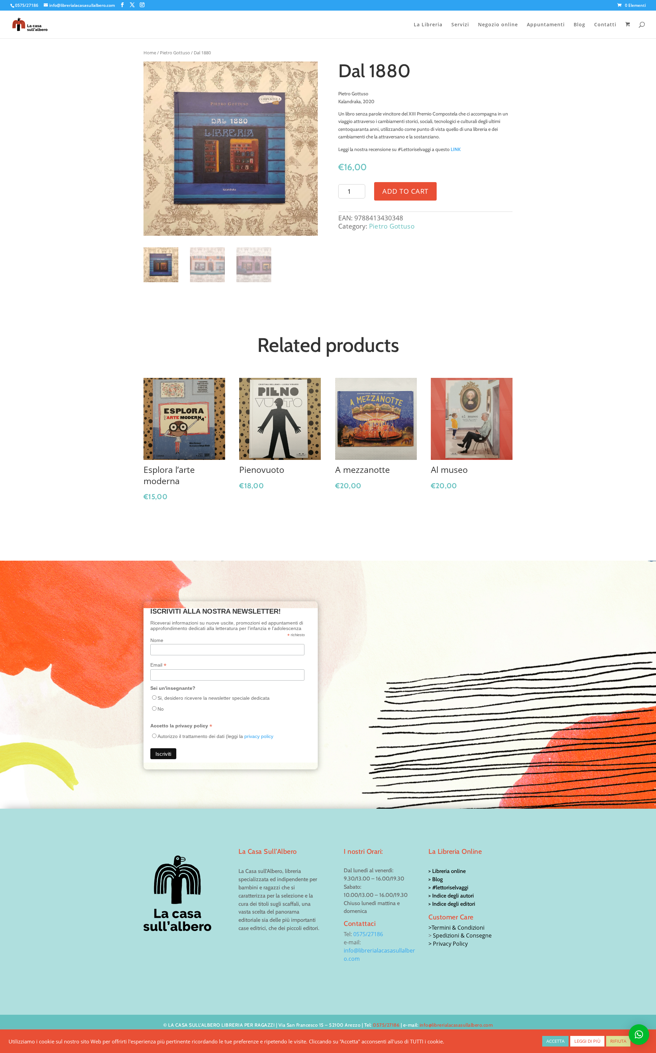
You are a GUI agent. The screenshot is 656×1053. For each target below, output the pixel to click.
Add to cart (405, 191)
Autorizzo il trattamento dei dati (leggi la (215, 736)
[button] (639, 1034)
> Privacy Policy (448, 943)
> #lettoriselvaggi (448, 887)
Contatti (605, 25)
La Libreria (428, 25)
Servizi (460, 25)
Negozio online (498, 25)
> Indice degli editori (451, 904)
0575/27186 (368, 934)
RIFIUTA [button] (618, 1041)
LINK (456, 149)
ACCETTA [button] (555, 1041)
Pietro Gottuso (175, 53)
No (161, 709)
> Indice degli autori (451, 895)
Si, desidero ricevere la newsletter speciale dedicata (214, 698)
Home (150, 53)
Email (158, 665)
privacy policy (258, 736)
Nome (156, 640)
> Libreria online (447, 871)
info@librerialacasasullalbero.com (456, 1025)
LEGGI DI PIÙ (587, 1041)
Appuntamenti (546, 25)
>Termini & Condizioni (456, 927)
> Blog (435, 879)
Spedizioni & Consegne (462, 935)
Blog (579, 25)
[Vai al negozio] (628, 30)
